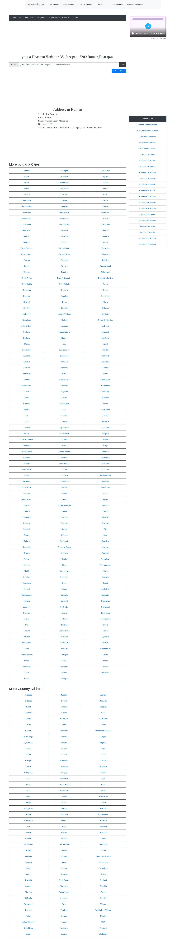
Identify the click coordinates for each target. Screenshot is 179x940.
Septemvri (64, 553)
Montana (105, 451)
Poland (28, 868)
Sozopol (27, 589)
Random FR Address (147, 214)
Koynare (64, 392)
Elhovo (105, 302)
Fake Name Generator (135, 4)
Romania (64, 874)
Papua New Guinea (103, 856)
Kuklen (26, 410)
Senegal (28, 886)
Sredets (64, 589)
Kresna (64, 398)
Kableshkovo (64, 350)
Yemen (28, 934)
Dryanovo (64, 290)
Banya (64, 194)
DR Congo (28, 737)
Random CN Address (147, 208)
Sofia (64, 583)
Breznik (105, 230)
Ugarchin (105, 637)
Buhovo (105, 236)
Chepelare (105, 248)
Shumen (27, 565)
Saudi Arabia (64, 880)
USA (103, 922)
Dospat (105, 284)
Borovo (105, 218)
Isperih (105, 344)
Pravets (105, 511)
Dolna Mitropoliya (64, 278)
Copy (123, 65)
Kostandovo (26, 386)
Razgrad (26, 529)
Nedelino (26, 457)
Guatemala (64, 767)
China (28, 719)
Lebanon (64, 808)
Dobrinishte (105, 272)
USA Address (54, 4)
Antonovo (64, 176)
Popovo (27, 511)
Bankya (105, 188)
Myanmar (28, 838)
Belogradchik (26, 206)
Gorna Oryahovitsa (105, 320)
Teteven (64, 619)
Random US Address (147, 179)
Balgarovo (64, 188)
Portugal (64, 868)
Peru (64, 862)
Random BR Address (147, 202)
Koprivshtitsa (105, 380)
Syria (64, 904)
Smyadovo (27, 583)
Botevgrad (27, 224)
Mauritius (103, 826)
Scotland (103, 880)
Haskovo (26, 338)
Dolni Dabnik (64, 284)
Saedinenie (64, 541)
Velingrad (64, 655)
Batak (105, 194)
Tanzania (28, 910)
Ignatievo (105, 338)
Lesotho (103, 808)
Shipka (64, 559)
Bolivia (64, 701)
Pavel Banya (64, 481)
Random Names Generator (147, 131)
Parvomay (27, 481)
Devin (26, 266)
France (64, 755)
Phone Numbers (116, 4)
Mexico (28, 832)
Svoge (64, 613)
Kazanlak (64, 368)
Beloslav (64, 206)
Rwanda (28, 880)
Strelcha (27, 601)
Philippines (103, 862)
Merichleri (27, 445)
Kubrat (105, 404)
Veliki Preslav (105, 649)
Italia (28, 790)
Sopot (105, 583)
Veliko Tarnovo (27, 655)
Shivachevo (105, 559)
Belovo (105, 206)
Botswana (103, 701)
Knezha (27, 380)
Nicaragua (103, 844)
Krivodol (26, 404)
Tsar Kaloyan (64, 631)
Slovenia (28, 892)
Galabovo (26, 314)
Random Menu (147, 119)
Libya (28, 814)
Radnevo (105, 517)
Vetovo (105, 655)
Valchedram (26, 643)
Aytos (105, 182)
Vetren (26, 661)
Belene (64, 200)
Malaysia (103, 820)
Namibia (64, 838)
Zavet (26, 673)
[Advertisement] (67, 38)
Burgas (64, 242)
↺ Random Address (119, 71)
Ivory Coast (64, 790)
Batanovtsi (27, 200)
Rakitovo (64, 523)
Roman (26, 535)
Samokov (105, 541)
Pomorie (105, 505)
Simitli (26, 571)
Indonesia (64, 778)
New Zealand (64, 844)
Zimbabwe (103, 934)
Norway (64, 850)
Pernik (64, 487)
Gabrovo (105, 308)
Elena (64, 302)
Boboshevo (105, 212)
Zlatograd (64, 679)
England (103, 743)
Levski (105, 416)
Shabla (26, 559)
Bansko (27, 194)
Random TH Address (147, 244)
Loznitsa (105, 422)
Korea (64, 802)
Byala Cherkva (26, 248)
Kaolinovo (64, 356)
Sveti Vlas (64, 607)
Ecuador (64, 737)
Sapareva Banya (64, 547)
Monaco (64, 832)
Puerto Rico (103, 868)
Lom (26, 422)
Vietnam (103, 928)
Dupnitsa (64, 296)
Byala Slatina (64, 248)
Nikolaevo (105, 457)
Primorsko (27, 517)
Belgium (28, 701)
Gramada (64, 326)
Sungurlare (105, 601)
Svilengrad (105, 607)
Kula (64, 410)
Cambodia (28, 713)
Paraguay (28, 862)
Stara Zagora (27, 595)
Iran (103, 778)
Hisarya (64, 338)
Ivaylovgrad (26, 350)
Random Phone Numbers (147, 125)
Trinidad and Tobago (103, 910)
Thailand (64, 910)
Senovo (27, 553)
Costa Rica (103, 719)
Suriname (64, 898)
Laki (26, 416)
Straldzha (64, 595)
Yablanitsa (27, 667)
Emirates (64, 743)
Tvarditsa (64, 637)
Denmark (64, 731)
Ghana (103, 761)
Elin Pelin (26, 308)
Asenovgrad (64, 182)
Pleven (64, 499)
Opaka (26, 475)
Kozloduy (105, 392)
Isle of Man (64, 784)
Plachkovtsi (26, 499)
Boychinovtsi (64, 224)
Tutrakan (26, 637)
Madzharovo (64, 433)
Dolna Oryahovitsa (105, 278)
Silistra (64, 565)
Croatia (28, 725)
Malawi (64, 820)
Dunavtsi (26, 296)
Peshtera (26, 493)
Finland (28, 755)
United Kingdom (28, 922)
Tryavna (27, 631)
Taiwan (103, 904)
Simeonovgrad (105, 565)
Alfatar (26, 176)
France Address (69, 4)
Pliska (105, 499)
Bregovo (64, 230)
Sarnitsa (105, 547)
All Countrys (101, 4)
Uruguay (64, 922)
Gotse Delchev (26, 326)
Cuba (64, 725)
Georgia (28, 761)
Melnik (105, 439)
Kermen (105, 368)
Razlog (64, 529)
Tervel (26, 619)
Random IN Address (147, 226)
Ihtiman (27, 344)
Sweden (103, 898)
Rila (105, 529)
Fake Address (16, 18)
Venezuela (64, 928)
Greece (28, 767)
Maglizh (105, 433)
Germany (64, 761)
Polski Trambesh (64, 505)
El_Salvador (28, 743)
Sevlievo (105, 553)
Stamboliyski (105, 589)
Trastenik (64, 625)
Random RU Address (147, 238)
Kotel (26, 392)
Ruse (105, 535)
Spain (103, 892)
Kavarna (26, 368)
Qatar (28, 874)
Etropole (64, 308)
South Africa (64, 892)
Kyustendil (105, 410)
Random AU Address (147, 161)
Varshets (64, 649)
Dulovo (105, 290)
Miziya (105, 445)
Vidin (64, 661)
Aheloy (27, 170)
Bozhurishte (105, 224)
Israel (103, 784)
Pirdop (105, 493)
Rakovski (105, 523)
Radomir (26, 523)
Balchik (27, 188)
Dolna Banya (27, 278)
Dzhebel (26, 302)
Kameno (26, 356)
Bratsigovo (26, 230)
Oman (103, 850)
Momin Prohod (64, 451)
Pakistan (28, 856)
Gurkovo (26, 332)
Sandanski (27, 547)
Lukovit (27, 428)
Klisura (105, 374)
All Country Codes (147, 155)
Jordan (64, 796)
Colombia (64, 719)
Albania (28, 695)
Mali (28, 826)
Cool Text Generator (147, 137)
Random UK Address (147, 190)
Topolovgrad (105, 619)
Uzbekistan (28, 928)
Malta (64, 826)
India (28, 778)
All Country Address (147, 149)
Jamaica (103, 790)
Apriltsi (105, 176)
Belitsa (105, 200)
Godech (64, 320)
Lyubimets (105, 428)
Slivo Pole (64, 577)
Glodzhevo (26, 320)
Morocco (103, 832)
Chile (103, 713)
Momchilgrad (26, 451)
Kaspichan (105, 362)
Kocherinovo (64, 380)
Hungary (64, 773)
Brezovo (26, 236)
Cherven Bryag (64, 254)
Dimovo (27, 272)
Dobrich (64, 272)
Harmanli (105, 332)
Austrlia (64, 695)
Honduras (103, 767)
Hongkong (28, 773)
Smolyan (105, 577)
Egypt (103, 737)
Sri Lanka (28, 898)
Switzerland (28, 904)
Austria (103, 695)
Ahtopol (64, 170)
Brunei (64, 707)
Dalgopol (64, 260)
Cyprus (103, 725)
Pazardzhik (26, 487)
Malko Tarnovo (27, 439)
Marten (64, 439)
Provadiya (64, 517)
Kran (27, 398)
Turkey (28, 916)
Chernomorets (26, 254)
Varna (26, 649)
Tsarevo (105, 631)
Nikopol (27, 463)
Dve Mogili (105, 296)
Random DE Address (147, 220)
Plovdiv (27, 505)
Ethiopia (64, 749)
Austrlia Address (85, 4)
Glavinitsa (105, 314)
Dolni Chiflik (27, 284)
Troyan (105, 625)
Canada (64, 713)
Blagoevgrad (64, 212)
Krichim (105, 398)
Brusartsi (64, 236)
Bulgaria (26, 242)
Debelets (105, 260)
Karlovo (27, 362)
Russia (103, 874)
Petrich (64, 493)
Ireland (28, 784)
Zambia (64, 934)
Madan (26, 433)
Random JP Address (147, 167)
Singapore (64, 886)
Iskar (64, 344)
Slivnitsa (26, 577)
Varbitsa (105, 643)
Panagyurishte (105, 475)
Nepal (103, 838)
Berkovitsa (27, 212)
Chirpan (27, 260)
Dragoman (27, 290)
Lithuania (64, 814)
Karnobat (64, 362)
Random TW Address (147, 173)
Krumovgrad (64, 404)
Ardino (26, 182)
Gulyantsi (105, 326)
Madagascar (28, 820)
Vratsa (105, 661)
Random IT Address (147, 232)
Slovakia (103, 886)
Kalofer (105, 350)
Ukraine (103, 916)
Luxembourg (103, 814)
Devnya (64, 266)
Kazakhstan (103, 796)
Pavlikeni (105, 481)
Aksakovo (105, 170)
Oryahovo (64, 475)
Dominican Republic (103, 731)
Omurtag (105, 469)
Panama (64, 856)
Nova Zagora (64, 463)
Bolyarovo (64, 218)
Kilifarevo (27, 374)
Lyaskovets (64, 428)
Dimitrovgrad (105, 266)
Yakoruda (64, 667)
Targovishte (105, 613)
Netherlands (28, 844)
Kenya (28, 802)
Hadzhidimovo (64, 332)
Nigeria (28, 850)
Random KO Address (147, 196)
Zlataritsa (105, 673)
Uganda (64, 916)
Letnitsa (64, 416)
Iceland (103, 773)
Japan (28, 796)
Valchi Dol (64, 643)
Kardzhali (105, 356)
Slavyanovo (64, 571)
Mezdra (64, 445)
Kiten (64, 374)
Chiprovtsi (105, 254)
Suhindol (64, 601)
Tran (26, 625)
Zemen (64, 673)
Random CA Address (147, 184)
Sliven (105, 571)
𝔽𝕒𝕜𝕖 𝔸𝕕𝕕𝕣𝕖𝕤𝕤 (36, 4)
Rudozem (64, 535)
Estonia (28, 749)
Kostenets (64, 386)
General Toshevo (64, 314)
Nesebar (64, 457)
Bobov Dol (26, 218)
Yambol (105, 667)
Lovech (64, 422)
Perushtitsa (105, 487)
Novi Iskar (105, 463)
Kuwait (103, 802)
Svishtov (26, 613)
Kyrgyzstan (28, 808)
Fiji (103, 749)
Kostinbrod (105, 386)
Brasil (28, 707)
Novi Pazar (26, 469)
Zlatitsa (26, 679)
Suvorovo (26, 607)
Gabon (103, 755)
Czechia (28, 731)
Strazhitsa (105, 595)
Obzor (64, 469)
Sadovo (27, 541)
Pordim (64, 511)
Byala (105, 242)
